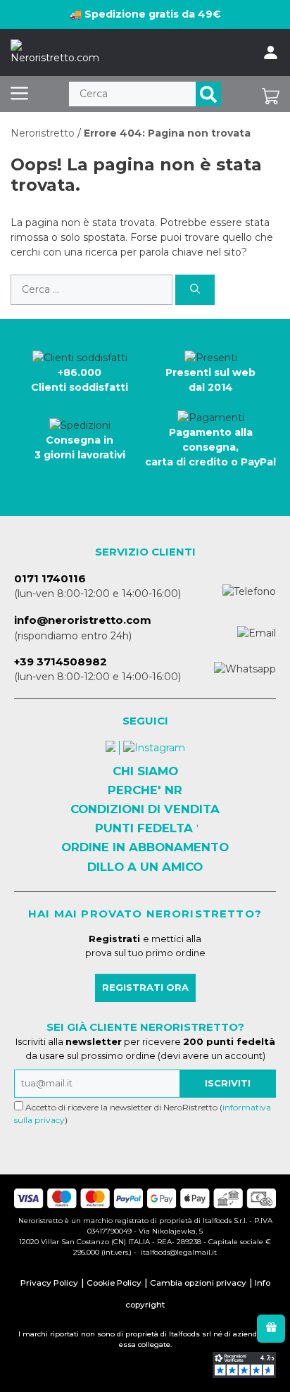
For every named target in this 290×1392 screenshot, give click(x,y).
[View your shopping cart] (270, 94)
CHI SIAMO (145, 771)
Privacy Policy (49, 1283)
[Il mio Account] (270, 52)
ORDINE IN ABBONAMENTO (145, 847)
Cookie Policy (114, 1283)
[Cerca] (208, 94)
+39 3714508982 (60, 661)
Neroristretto (43, 133)
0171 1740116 (50, 578)
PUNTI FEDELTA (144, 828)
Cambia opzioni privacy (198, 1283)
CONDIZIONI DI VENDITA (145, 809)
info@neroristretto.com (82, 620)
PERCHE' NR (145, 790)
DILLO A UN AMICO (145, 867)
